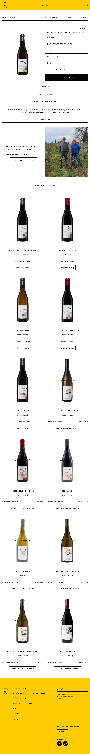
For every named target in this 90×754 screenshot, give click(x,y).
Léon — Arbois (22, 331)
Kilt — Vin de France (23, 571)
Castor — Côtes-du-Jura (67, 571)
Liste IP (17, 719)
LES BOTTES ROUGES (61, 44)
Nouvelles (18, 708)
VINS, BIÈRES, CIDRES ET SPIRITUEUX (30, 693)
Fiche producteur (24, 160)
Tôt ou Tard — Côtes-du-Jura (67, 331)
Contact (17, 713)
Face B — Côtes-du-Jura (67, 411)
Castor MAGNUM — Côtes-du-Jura (22, 651)
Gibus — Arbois (22, 411)
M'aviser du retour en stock (67, 428)
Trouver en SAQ (66, 78)
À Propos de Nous (22, 703)
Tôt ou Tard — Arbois (67, 651)
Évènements (19, 698)
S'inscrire (62, 732)
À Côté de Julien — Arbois (22, 491)
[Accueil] (5, 5)
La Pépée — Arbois (67, 250)
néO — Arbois (67, 491)
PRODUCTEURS (20, 688)
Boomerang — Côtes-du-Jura (22, 250)
